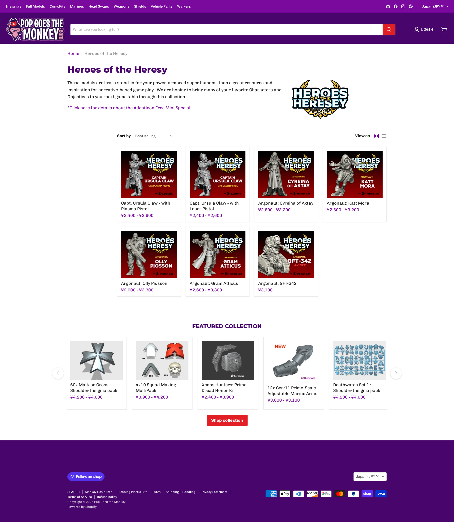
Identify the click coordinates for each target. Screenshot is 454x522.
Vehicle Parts (161, 6)
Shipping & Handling (180, 492)
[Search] (389, 29)
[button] (424, 29)
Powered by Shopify (82, 507)
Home (73, 53)
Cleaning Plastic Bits (132, 492)
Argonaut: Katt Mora (348, 203)
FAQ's (157, 492)
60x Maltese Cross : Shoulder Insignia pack (93, 387)
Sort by (124, 136)
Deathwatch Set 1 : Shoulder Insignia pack (356, 387)
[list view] (383, 135)
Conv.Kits (57, 6)
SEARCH (73, 492)
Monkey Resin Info (98, 492)
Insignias (13, 6)
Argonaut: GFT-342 (277, 283)
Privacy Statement (214, 492)
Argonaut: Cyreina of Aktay (285, 203)
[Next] (396, 373)
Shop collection (227, 420)
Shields (140, 6)
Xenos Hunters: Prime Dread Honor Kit (224, 387)
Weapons (121, 6)
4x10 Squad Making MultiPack (156, 387)
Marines (77, 6)
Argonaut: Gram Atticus (214, 283)
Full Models (35, 6)
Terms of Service (79, 497)
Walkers (184, 6)
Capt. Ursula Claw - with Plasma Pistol (145, 206)
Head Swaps (99, 6)
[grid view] (376, 135)
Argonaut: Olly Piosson (144, 283)
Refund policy (107, 497)
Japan (433, 6)
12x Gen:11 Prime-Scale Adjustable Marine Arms (292, 390)
